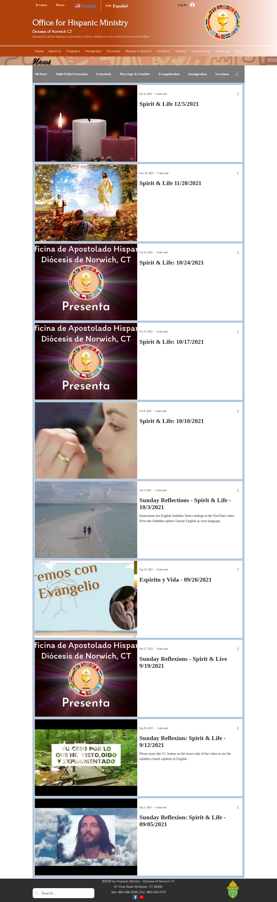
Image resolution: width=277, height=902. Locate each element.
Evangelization (169, 74)
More (219, 74)
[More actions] (239, 94)
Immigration (197, 74)
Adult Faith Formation (72, 74)
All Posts (41, 74)
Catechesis (103, 74)
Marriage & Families (135, 74)
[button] (55, 51)
